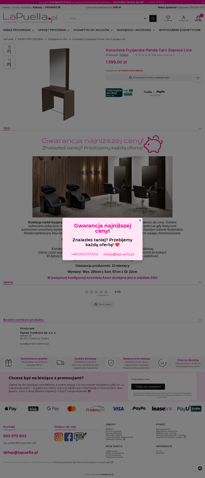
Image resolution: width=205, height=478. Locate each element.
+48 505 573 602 (84, 254)
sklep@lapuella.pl (118, 254)
